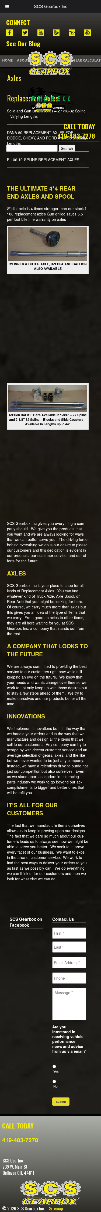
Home (7, 60)
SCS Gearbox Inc (50, 6)
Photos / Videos (54, 60)
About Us (26, 60)
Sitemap (56, 1208)
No (55, 1086)
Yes (56, 1071)
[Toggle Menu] (7, 6)
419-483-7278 (76, 136)
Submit (61, 1102)
